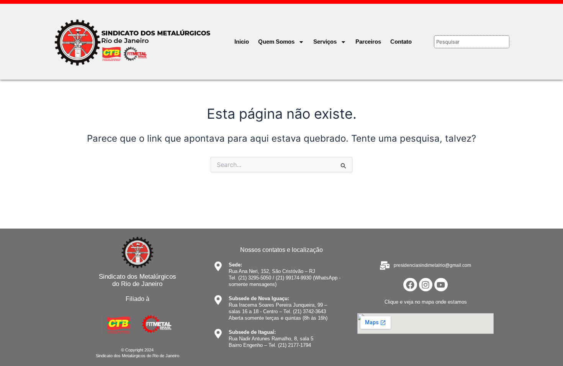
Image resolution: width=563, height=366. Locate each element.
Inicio (241, 41)
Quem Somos (276, 41)
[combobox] (472, 41)
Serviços (325, 41)
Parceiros (368, 41)
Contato (401, 41)
